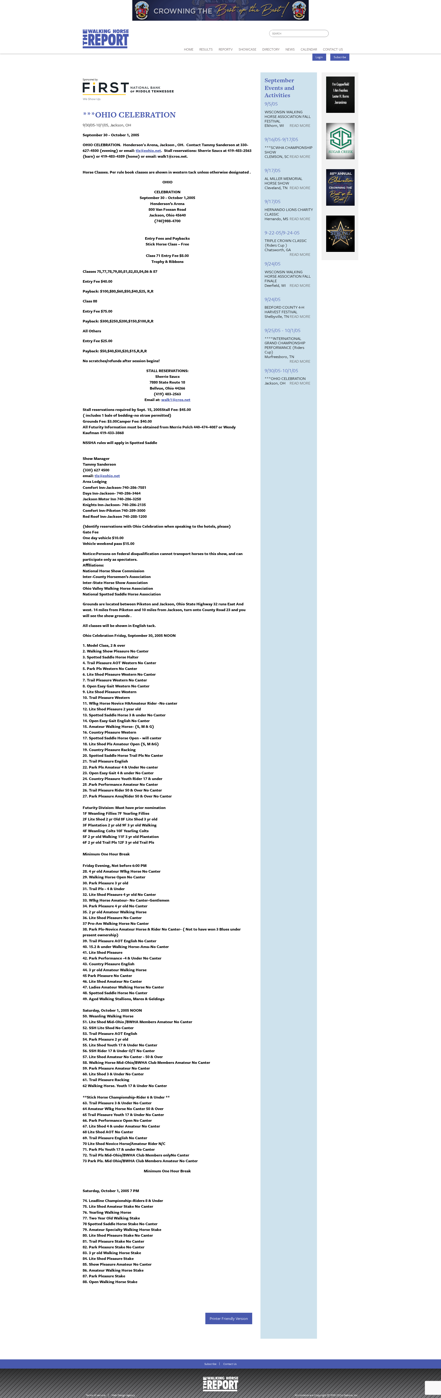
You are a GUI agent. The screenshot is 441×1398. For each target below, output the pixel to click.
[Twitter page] (343, 34)
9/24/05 (273, 263)
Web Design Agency (123, 1395)
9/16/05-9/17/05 (281, 139)
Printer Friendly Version (229, 1318)
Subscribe (340, 57)
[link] (188, 48)
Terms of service (95, 1395)
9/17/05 (273, 170)
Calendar (309, 49)
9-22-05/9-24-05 (282, 232)
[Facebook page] (334, 34)
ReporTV (226, 49)
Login (319, 57)
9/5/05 (271, 103)
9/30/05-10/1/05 (281, 370)
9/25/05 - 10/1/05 (283, 330)
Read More (300, 125)
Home (188, 49)
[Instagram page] (352, 34)
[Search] (325, 33)
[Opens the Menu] (352, 48)
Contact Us (230, 1363)
